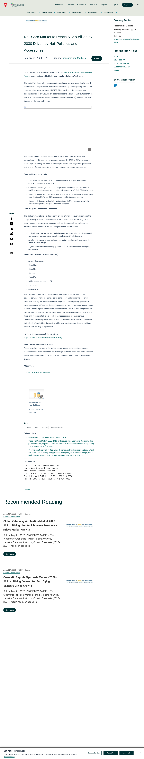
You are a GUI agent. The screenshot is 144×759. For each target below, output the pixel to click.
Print (116, 56)
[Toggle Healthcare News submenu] (85, 12)
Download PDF (120, 60)
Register (127, 5)
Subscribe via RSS (121, 63)
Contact (27, 490)
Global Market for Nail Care (39, 372)
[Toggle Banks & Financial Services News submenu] (70, 12)
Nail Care (44, 427)
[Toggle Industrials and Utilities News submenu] (101, 12)
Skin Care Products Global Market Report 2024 (47, 437)
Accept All (126, 753)
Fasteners (28, 427)
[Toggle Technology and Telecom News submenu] (117, 12)
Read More (10, 554)
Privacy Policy (9, 757)
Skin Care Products (57, 427)
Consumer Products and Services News (31, 12)
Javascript (118, 70)
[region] (72, 753)
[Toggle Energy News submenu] (54, 12)
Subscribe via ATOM (122, 67)
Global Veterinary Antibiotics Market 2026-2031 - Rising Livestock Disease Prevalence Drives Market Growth (30, 525)
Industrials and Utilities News (93, 12)
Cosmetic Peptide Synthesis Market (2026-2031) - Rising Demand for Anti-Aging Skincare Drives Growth (30, 581)
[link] (58, 5)
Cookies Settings (94, 753)
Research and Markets (74, 58)
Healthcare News (77, 12)
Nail (36, 427)
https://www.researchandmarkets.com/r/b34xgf (43, 337)
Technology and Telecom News (109, 12)
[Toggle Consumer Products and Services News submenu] (39, 12)
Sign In (115, 5)
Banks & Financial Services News (62, 12)
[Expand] (89, 149)
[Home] (14, 5)
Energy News (47, 12)
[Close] (140, 752)
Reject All (110, 753)
